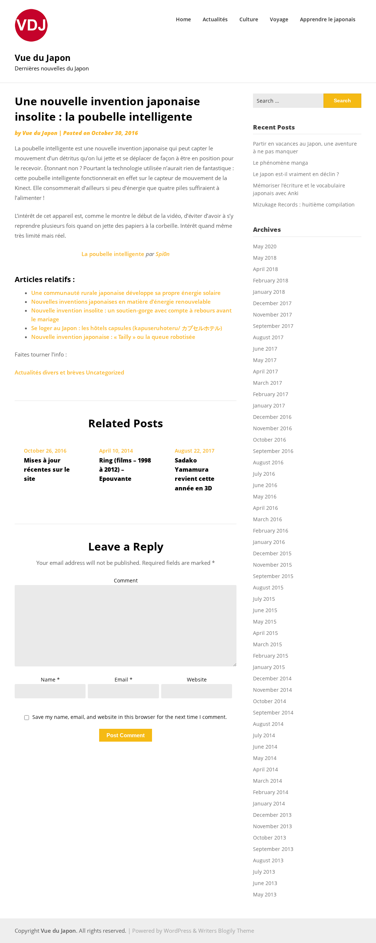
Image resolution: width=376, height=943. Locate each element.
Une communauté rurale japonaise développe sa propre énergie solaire (126, 292)
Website (197, 679)
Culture (248, 19)
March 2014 (267, 780)
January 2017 (269, 405)
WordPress (177, 930)
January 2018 (269, 291)
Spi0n (163, 253)
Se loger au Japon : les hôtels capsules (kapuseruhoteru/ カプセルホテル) (126, 328)
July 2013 (264, 871)
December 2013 (272, 814)
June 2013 (265, 883)
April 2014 (265, 769)
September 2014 (273, 712)
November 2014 (272, 689)
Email (124, 679)
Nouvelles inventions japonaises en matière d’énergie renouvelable (121, 301)
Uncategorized (105, 372)
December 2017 (272, 303)
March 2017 (267, 382)
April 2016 (265, 507)
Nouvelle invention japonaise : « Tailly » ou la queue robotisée (113, 336)
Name (50, 679)
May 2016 (264, 496)
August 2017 (268, 337)
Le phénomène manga (280, 162)
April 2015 (265, 632)
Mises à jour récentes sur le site (47, 469)
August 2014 (268, 723)
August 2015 (268, 587)
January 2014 (269, 803)
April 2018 (265, 269)
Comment (126, 580)
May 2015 (264, 621)
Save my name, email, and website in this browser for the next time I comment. (129, 717)
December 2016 (272, 416)
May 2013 (264, 894)
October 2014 (269, 701)
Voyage (279, 19)
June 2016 (265, 485)
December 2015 (272, 553)
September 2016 (273, 450)
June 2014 (265, 746)
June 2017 (265, 348)
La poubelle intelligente (113, 253)
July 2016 (264, 473)
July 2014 (264, 735)
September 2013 (273, 848)
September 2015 (273, 576)
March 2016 (267, 519)
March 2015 (267, 644)
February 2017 (270, 394)
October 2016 (269, 439)
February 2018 (270, 280)
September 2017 (273, 325)
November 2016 (272, 428)
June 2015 (265, 610)
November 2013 (272, 826)
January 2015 (269, 667)
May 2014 (264, 757)
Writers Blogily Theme (226, 930)
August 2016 (268, 462)
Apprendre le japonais (327, 19)
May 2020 (264, 246)
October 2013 (269, 837)
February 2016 (270, 530)
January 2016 (269, 541)
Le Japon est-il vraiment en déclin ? (296, 174)
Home (183, 19)
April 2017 (265, 371)
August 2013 (268, 860)
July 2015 (264, 598)
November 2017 (272, 314)
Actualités (215, 19)
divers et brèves (63, 372)
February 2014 (270, 792)
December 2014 (272, 678)
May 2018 (264, 257)
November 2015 (272, 564)
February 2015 (270, 655)
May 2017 (264, 360)
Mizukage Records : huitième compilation (304, 204)
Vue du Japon (42, 57)
